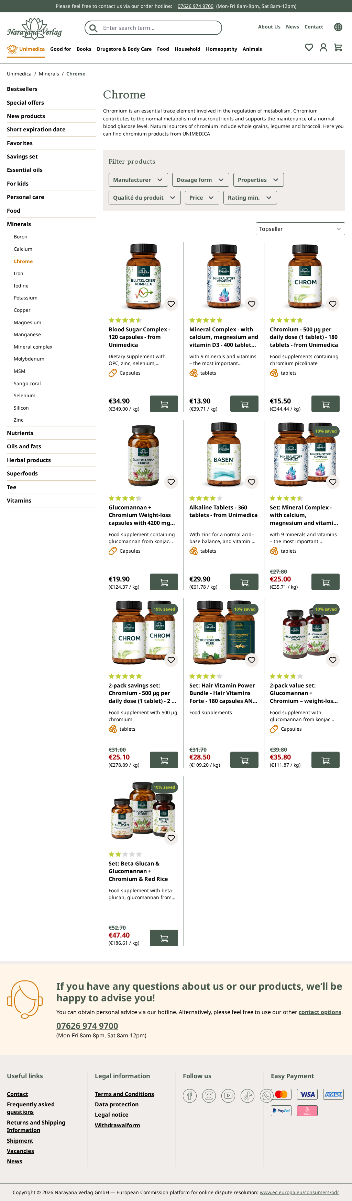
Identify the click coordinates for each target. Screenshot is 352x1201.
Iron (18, 273)
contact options (320, 1012)
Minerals (19, 224)
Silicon (21, 407)
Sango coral (27, 383)
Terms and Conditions (124, 1094)
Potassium (25, 297)
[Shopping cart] (338, 47)
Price (197, 197)
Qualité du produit (139, 197)
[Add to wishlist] (171, 304)
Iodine (21, 285)
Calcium (23, 249)
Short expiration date (36, 129)
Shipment (20, 1140)
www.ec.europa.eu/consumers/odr (299, 1192)
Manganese (27, 334)
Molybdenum (29, 358)
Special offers (25, 102)
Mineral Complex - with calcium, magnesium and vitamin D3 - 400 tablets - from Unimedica (223, 338)
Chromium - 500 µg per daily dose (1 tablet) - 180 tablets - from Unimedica (304, 337)
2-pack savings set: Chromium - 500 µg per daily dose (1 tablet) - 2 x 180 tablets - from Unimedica (142, 694)
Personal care (25, 197)
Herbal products (29, 460)
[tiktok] (247, 1095)
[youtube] (228, 1095)
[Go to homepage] (34, 29)
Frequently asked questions (31, 1108)
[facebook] (190, 1095)
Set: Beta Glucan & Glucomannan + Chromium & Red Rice (138, 871)
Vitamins (19, 500)
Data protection (117, 1104)
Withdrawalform (117, 1125)
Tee (11, 487)
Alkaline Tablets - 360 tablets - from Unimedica (223, 511)
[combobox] (160, 27)
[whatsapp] (267, 1095)
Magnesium (27, 322)
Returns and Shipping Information (36, 1126)
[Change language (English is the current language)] (338, 26)
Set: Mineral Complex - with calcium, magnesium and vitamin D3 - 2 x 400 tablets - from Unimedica (304, 516)
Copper (22, 310)
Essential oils (25, 170)
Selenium (24, 395)
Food (13, 210)
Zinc (18, 419)
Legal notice (112, 1114)
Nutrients (20, 433)
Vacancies (20, 1151)
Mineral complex (33, 346)
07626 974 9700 (195, 6)
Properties (253, 180)
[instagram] (209, 1095)
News (292, 26)
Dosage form (195, 180)
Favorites (20, 143)
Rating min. (244, 197)
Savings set (22, 156)
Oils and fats (24, 446)
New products (26, 116)
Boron (21, 236)
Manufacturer (132, 180)
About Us (269, 26)
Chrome (23, 261)
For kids (18, 183)
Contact (314, 26)
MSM (19, 371)
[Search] (93, 27)
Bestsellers (22, 89)
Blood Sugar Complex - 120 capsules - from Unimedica (139, 337)
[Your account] (323, 47)
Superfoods (22, 473)
